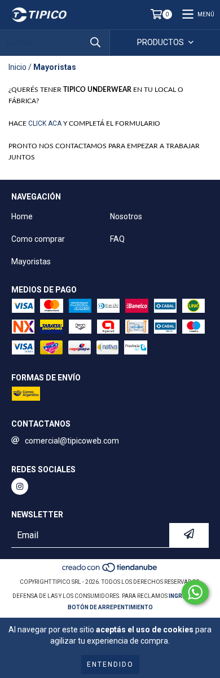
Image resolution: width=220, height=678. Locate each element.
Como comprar (38, 238)
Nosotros (126, 216)
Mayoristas (31, 261)
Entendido (110, 664)
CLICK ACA (45, 123)
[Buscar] (95, 42)
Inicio (17, 67)
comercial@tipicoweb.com (72, 440)
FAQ (117, 238)
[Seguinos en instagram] (19, 486)
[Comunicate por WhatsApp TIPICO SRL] (195, 592)
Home (22, 216)
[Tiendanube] (110, 571)
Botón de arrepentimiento (110, 607)
